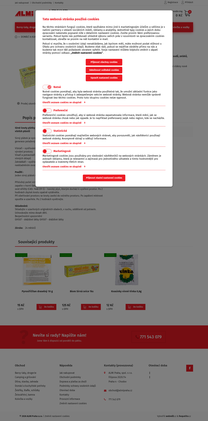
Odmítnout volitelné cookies (104, 70)
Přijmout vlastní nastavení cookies (104, 177)
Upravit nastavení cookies (104, 77)
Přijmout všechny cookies (104, 62)
